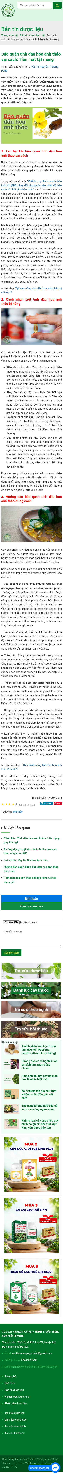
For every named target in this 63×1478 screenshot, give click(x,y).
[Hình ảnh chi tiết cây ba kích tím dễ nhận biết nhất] (11, 1080)
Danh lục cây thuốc (16, 1419)
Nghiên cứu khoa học (17, 1396)
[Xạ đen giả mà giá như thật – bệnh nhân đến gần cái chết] (11, 1095)
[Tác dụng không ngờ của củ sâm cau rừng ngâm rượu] (11, 1109)
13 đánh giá (27, 805)
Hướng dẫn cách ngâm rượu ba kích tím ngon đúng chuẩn (39, 1064)
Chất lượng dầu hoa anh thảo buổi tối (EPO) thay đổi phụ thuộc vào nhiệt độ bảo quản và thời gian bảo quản (31, 185)
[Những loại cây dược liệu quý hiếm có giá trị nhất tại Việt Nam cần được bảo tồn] (11, 1124)
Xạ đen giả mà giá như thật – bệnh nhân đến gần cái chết (39, 1094)
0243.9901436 (29, 1360)
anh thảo (18, 811)
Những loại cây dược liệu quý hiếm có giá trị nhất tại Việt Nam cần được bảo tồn (40, 1124)
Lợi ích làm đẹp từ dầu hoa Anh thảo (26, 860)
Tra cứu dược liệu (8, 10)
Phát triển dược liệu (16, 1403)
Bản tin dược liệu (22, 29)
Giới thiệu (10, 1383)
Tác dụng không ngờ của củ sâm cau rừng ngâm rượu (39, 1107)
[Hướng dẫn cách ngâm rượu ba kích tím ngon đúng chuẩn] (11, 1065)
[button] (58, 6)
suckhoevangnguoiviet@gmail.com (32, 1353)
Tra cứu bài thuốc (15, 1433)
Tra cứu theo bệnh (15, 1426)
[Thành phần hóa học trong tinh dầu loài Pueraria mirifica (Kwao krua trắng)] (11, 1050)
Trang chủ (10, 1376)
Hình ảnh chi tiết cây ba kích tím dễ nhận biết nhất (40, 1077)
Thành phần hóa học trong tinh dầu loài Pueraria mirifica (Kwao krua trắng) (39, 1049)
